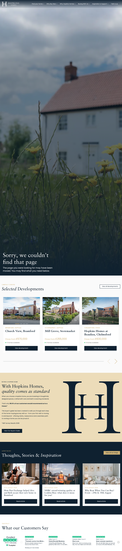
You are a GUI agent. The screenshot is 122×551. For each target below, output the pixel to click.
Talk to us (114, 4)
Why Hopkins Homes (67, 4)
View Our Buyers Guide (12, 431)
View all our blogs (112, 453)
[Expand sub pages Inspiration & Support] (121, 4)
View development (21, 348)
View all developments (110, 286)
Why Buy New (51, 4)
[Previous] (109, 361)
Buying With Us (83, 4)
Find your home (37, 4)
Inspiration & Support (99, 4)
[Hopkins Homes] (10, 4)
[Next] (116, 361)
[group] (21, 311)
